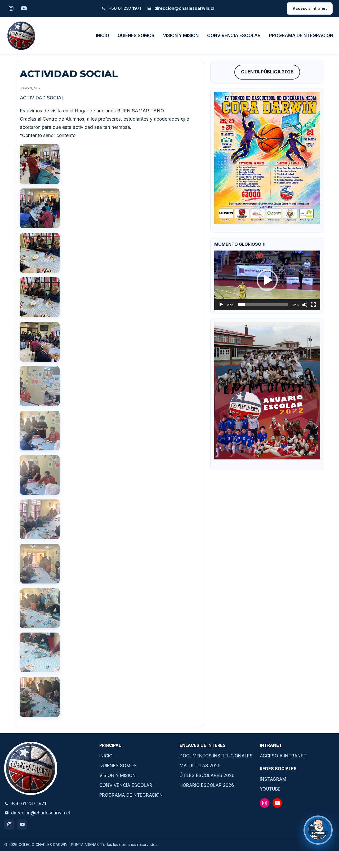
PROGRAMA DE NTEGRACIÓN (301, 35)
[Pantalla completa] (313, 304)
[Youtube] (22, 824)
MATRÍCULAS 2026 (200, 765)
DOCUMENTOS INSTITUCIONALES (216, 755)
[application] (267, 280)
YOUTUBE (270, 789)
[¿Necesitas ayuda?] (318, 830)
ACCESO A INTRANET (283, 755)
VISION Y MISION (181, 35)
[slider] (263, 304)
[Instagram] (9, 824)
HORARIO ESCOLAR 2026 (207, 785)
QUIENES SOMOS (136, 35)
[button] (267, 280)
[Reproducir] (221, 304)
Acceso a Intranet (310, 8)
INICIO (102, 35)
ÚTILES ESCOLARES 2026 (207, 775)
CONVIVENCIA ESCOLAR (234, 35)
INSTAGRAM (273, 779)
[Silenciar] (304, 304)
